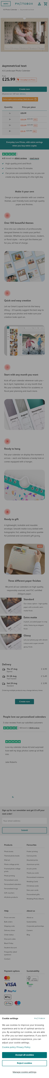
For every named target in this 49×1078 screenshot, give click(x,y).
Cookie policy (9, 1047)
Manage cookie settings (24, 1072)
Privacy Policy (23, 1047)
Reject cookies (24, 1063)
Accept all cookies (24, 1055)
